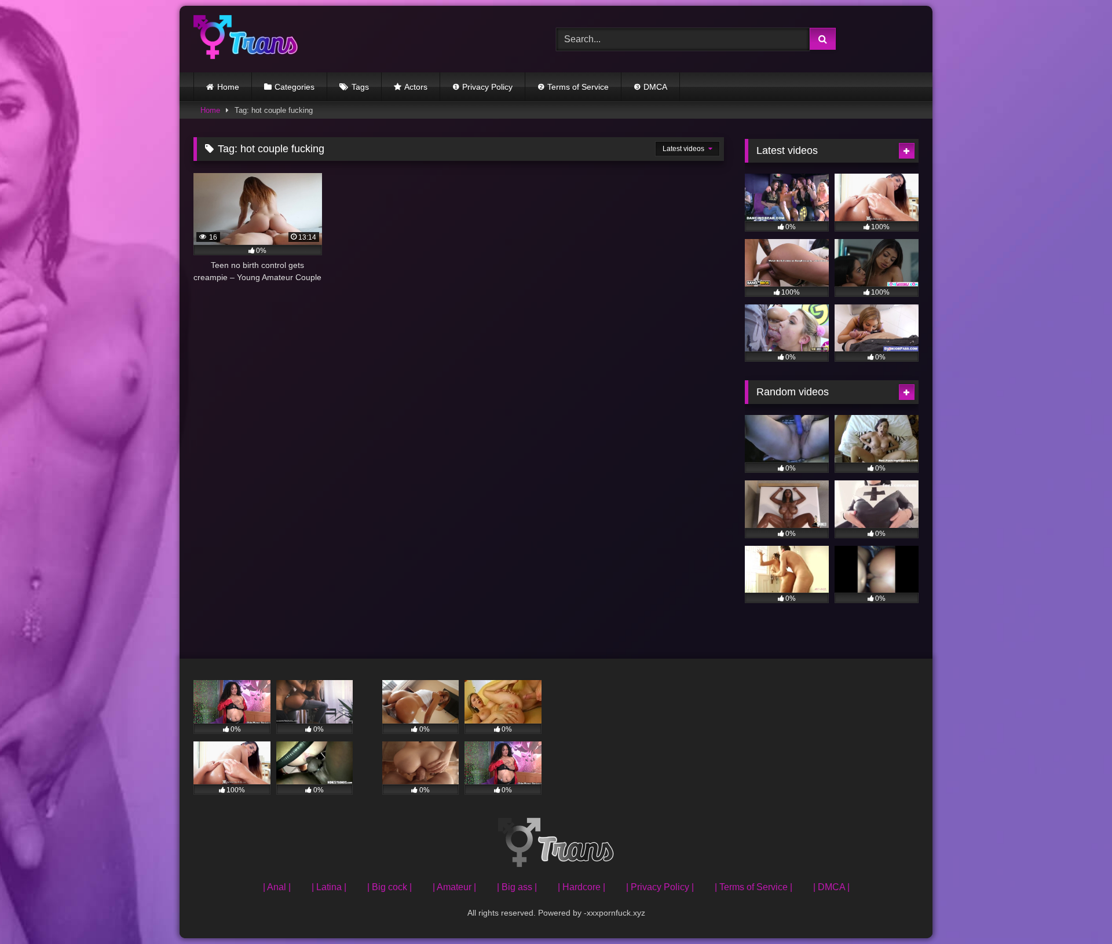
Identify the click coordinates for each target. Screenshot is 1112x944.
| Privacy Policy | (660, 887)
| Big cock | (389, 887)
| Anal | (277, 887)
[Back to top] (1076, 909)
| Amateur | (454, 887)
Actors (415, 86)
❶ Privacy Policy (482, 86)
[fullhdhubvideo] (245, 39)
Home (228, 86)
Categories (294, 86)
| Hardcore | (581, 887)
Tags (360, 86)
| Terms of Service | (753, 887)
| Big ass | (517, 887)
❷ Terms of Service (573, 86)
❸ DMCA (650, 86)
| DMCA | (831, 887)
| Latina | (329, 887)
